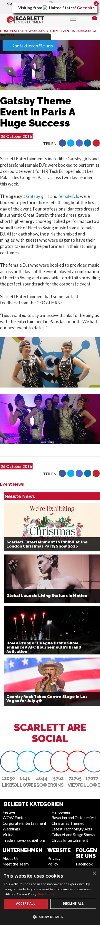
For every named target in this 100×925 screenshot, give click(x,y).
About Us (10, 858)
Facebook (84, 864)
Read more (46, 894)
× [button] (94, 873)
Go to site (86, 7)
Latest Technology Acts (72, 829)
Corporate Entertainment (24, 823)
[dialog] (50, 896)
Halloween (61, 812)
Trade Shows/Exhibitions (24, 840)
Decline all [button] (73, 903)
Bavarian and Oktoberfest (74, 817)
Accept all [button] (25, 903)
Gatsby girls (37, 196)
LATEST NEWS (23, 31)
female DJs (68, 196)
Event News (12, 484)
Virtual (8, 834)
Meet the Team (16, 864)
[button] (62, 143)
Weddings (11, 829)
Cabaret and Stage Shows (73, 834)
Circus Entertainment (70, 840)
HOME (4, 31)
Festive (9, 812)
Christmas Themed (68, 823)
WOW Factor (14, 817)
